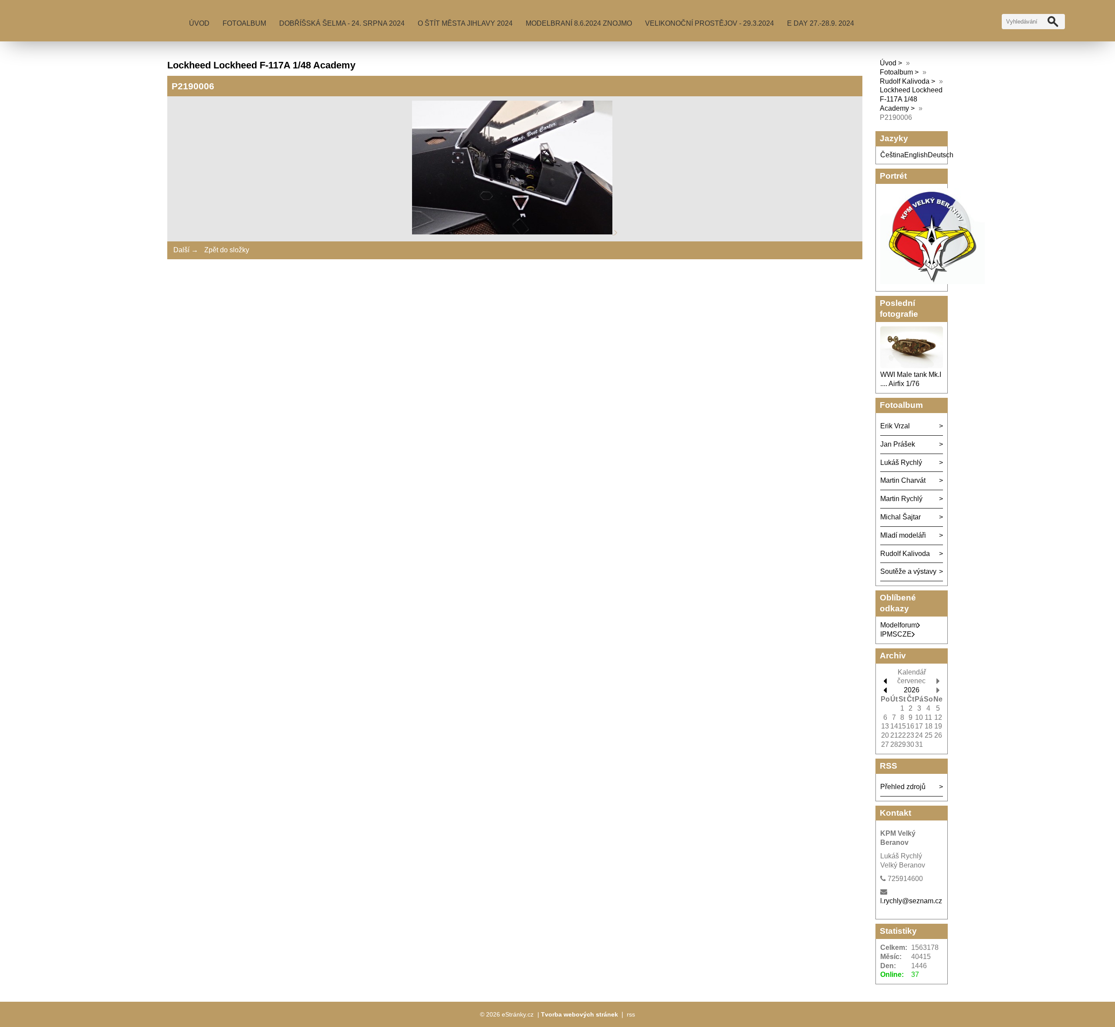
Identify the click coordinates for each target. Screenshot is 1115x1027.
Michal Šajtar (900, 517)
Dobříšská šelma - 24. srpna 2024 (342, 23)
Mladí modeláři (903, 535)
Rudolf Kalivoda (904, 81)
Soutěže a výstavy (908, 571)
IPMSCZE (896, 634)
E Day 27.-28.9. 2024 (820, 23)
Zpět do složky (226, 250)
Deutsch (940, 155)
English (916, 155)
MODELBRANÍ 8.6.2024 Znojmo (579, 23)
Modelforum (898, 625)
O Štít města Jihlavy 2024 (465, 23)
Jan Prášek (897, 444)
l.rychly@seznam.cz (911, 901)
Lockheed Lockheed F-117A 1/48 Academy (911, 99)
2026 (911, 690)
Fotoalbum (244, 23)
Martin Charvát (903, 480)
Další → (185, 250)
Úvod (199, 23)
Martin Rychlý (901, 498)
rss (631, 1014)
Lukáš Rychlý (901, 462)
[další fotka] (616, 232)
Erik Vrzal (895, 426)
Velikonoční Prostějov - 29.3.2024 (709, 23)
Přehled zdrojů (903, 786)
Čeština (892, 155)
